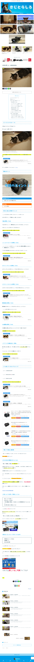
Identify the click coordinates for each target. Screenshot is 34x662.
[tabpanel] (6, 50)
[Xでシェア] (3, 88)
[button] (10, 88)
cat (3, 577)
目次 (16, 95)
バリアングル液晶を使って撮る (16, 110)
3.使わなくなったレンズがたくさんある (17, 117)
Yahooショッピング (25, 417)
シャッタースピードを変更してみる (16, 103)
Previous (0, 50)
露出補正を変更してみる (15, 107)
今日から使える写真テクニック (15, 100)
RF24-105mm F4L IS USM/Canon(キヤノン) (19, 422)
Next (33, 50)
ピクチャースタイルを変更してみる (16, 106)
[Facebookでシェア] (5, 88)
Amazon (13, 417)
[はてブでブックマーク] (6, 88)
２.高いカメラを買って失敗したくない (17, 116)
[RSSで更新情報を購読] (19, 586)
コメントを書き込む (17, 645)
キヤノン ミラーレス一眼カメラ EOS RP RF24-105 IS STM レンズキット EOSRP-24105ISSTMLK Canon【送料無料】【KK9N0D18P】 (21, 412)
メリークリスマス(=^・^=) (14, 97)
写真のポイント (12, 99)
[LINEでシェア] (8, 88)
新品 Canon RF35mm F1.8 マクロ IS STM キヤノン (20, 440)
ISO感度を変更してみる (15, 109)
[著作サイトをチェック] (15, 586)
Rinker (15, 423)
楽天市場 (18, 417)
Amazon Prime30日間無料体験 (7, 490)
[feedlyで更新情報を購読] (17, 586)
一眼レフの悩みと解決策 (14, 113)
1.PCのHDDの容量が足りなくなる (16, 114)
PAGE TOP (17, 654)
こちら (16, 167)
